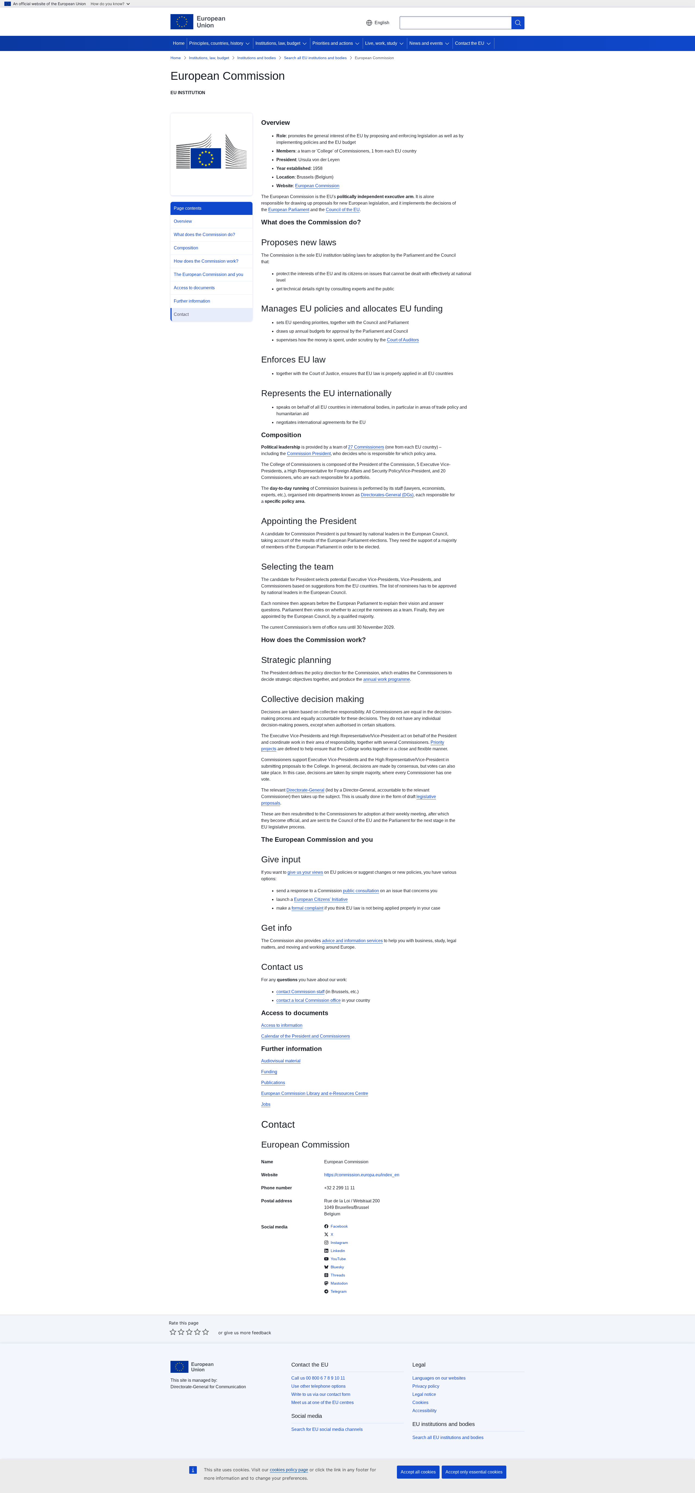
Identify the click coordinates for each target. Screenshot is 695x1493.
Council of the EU (343, 209)
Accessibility (424, 1410)
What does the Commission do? (204, 234)
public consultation (361, 890)
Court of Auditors (403, 340)
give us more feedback (247, 1332)
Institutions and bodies (256, 58)
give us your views (305, 872)
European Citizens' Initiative (321, 899)
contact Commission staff (300, 991)
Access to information (281, 1025)
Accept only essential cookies (474, 1472)
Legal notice (424, 1394)
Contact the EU (469, 43)
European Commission (317, 185)
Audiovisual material (281, 1061)
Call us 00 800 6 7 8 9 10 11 (318, 1378)
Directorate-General (305, 790)
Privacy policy (425, 1386)
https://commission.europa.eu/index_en (361, 1175)
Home (179, 43)
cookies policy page (289, 1469)
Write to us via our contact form (320, 1394)
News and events (426, 43)
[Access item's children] (248, 43)
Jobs (265, 1104)
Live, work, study (381, 43)
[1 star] (173, 1331)
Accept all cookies (418, 1472)
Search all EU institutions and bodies (315, 58)
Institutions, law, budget (277, 43)
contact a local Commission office (308, 1000)
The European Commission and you (208, 274)
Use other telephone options (318, 1386)
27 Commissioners (366, 447)
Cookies (420, 1402)
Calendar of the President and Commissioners (305, 1036)
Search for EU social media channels (327, 1429)
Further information (192, 301)
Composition (186, 248)
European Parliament (288, 209)
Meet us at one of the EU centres (322, 1402)
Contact (181, 314)
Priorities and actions (332, 43)
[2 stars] (177, 1331)
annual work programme (386, 679)
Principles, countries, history (216, 43)
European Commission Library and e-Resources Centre (314, 1093)
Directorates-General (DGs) (387, 495)
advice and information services (352, 940)
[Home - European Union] (197, 21)
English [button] (382, 22)
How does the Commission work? (206, 261)
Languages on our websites (439, 1378)
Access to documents (194, 287)
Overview (183, 221)
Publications (273, 1082)
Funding (269, 1071)
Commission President (309, 453)
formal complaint (307, 908)
